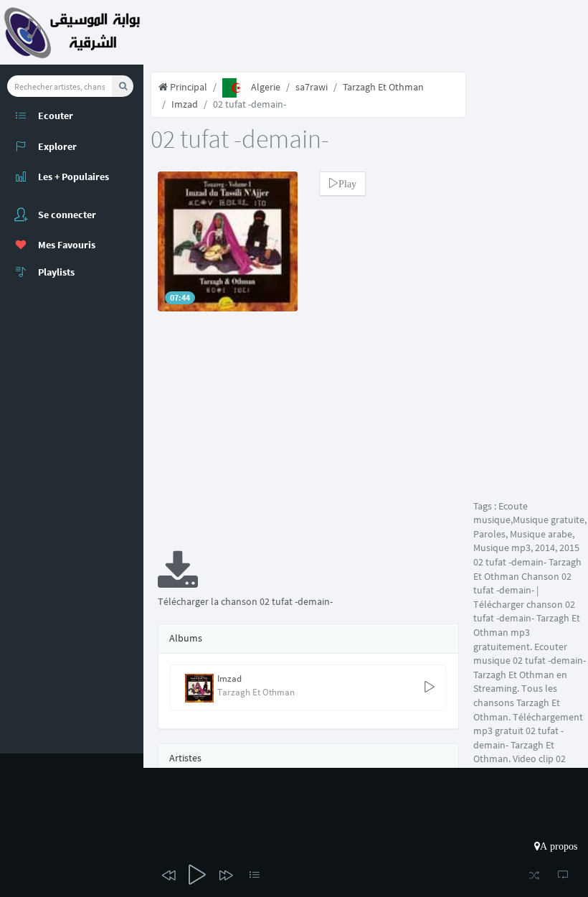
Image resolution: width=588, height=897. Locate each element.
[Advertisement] (308, 440)
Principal (187, 86)
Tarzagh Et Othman (383, 86)
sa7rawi (311, 86)
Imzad (184, 104)
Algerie (265, 86)
